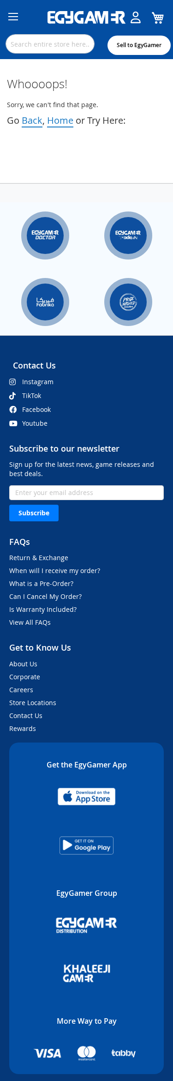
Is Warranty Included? (43, 609)
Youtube (35, 423)
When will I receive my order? (54, 570)
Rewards (22, 728)
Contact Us (25, 715)
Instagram (38, 381)
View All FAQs (30, 622)
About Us (23, 663)
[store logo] (87, 17)
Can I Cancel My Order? (45, 596)
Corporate (24, 676)
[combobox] (50, 44)
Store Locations (32, 702)
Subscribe (33, 512)
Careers (21, 689)
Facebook (36, 409)
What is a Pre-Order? (41, 583)
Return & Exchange (38, 557)
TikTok (31, 395)
